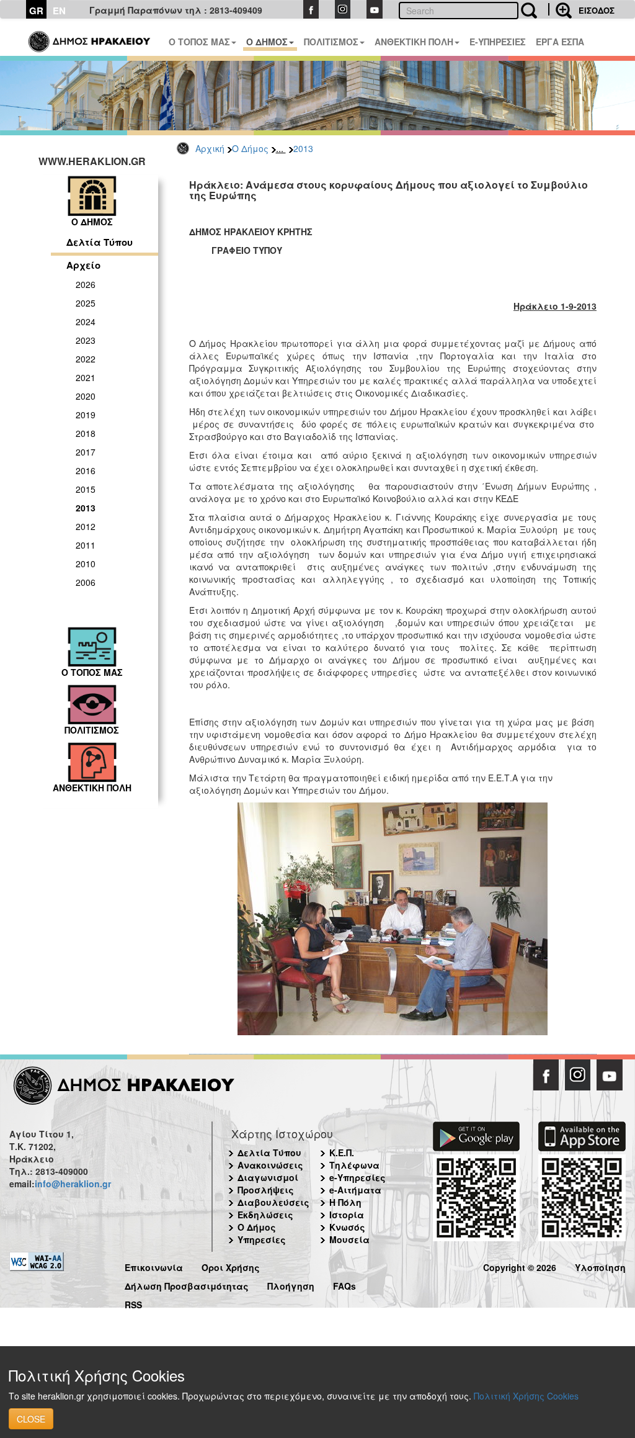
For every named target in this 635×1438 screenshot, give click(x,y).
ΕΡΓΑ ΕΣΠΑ (560, 41)
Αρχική (209, 148)
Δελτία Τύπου (99, 242)
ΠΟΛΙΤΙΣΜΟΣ (331, 41)
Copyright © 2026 (519, 1265)
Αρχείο (83, 265)
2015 (85, 489)
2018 (85, 433)
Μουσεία (349, 1239)
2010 (85, 563)
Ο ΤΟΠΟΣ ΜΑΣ (199, 41)
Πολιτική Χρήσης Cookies (526, 1396)
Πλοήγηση (290, 1284)
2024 (85, 321)
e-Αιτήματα (355, 1190)
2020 (85, 396)
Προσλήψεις (266, 1190)
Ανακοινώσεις (270, 1165)
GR (36, 10)
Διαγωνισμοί (268, 1177)
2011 (85, 545)
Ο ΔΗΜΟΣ (267, 41)
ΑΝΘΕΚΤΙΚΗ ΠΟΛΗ (414, 41)
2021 (85, 377)
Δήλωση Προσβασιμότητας (187, 1284)
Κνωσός (347, 1227)
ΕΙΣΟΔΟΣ (597, 10)
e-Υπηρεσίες (357, 1177)
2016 (85, 470)
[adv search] (560, 9)
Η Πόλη (345, 1202)
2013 (303, 148)
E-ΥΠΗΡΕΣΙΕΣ (497, 41)
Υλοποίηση (600, 1265)
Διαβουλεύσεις (273, 1202)
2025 (85, 303)
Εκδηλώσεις (265, 1214)
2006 (85, 582)
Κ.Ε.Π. (341, 1152)
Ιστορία (346, 1214)
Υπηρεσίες (262, 1239)
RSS (133, 1303)
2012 (85, 526)
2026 (85, 284)
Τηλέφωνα (354, 1165)
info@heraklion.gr (73, 1183)
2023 (85, 340)
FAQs (344, 1284)
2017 (85, 452)
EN (59, 10)
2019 (85, 414)
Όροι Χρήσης (231, 1265)
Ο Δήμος (250, 148)
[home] (90, 37)
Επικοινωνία (154, 1265)
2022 (85, 359)
